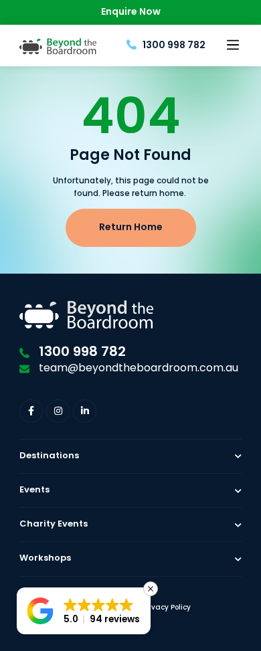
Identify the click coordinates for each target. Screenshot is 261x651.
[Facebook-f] (31, 411)
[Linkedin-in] (84, 411)
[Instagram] (58, 411)
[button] (233, 45)
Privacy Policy (167, 607)
